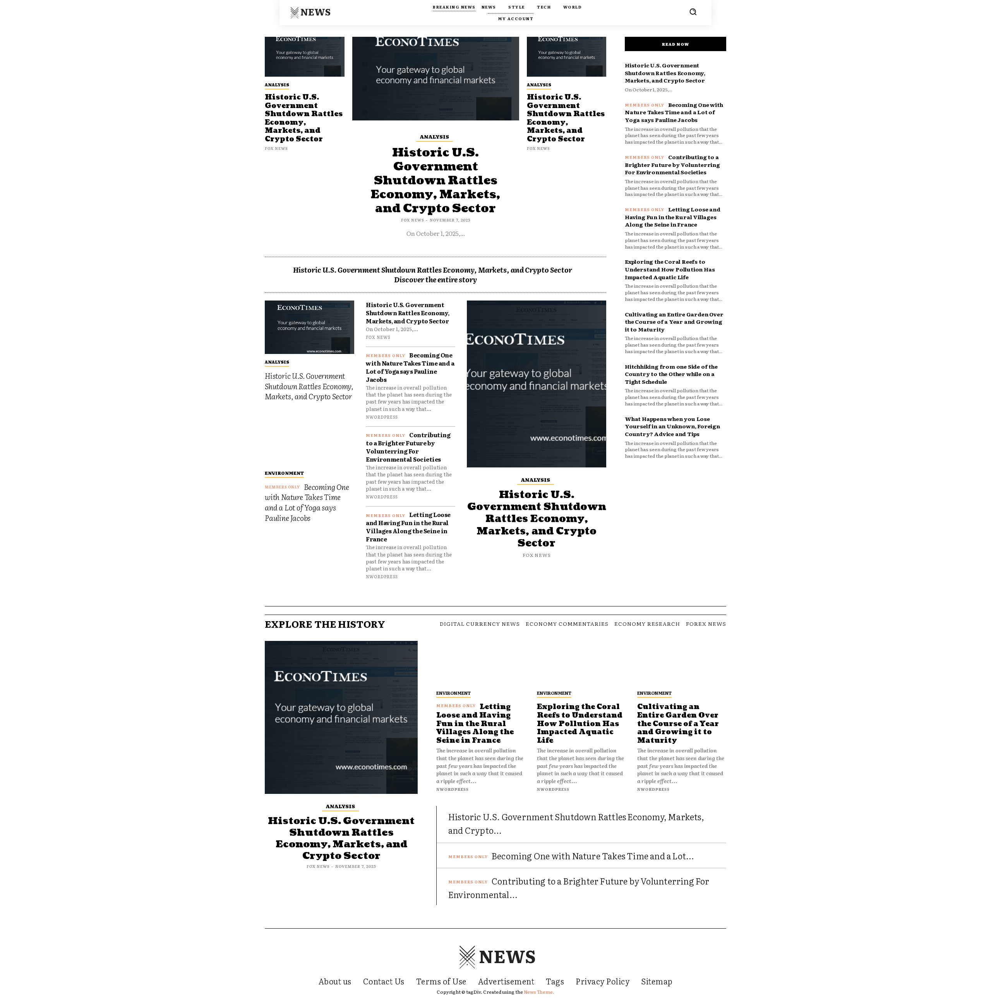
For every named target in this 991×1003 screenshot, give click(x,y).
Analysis (277, 84)
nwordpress (382, 417)
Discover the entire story (435, 279)
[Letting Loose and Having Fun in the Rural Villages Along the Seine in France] (480, 663)
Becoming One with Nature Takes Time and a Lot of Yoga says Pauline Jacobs (307, 502)
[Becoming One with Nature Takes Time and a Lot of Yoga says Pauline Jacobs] (309, 438)
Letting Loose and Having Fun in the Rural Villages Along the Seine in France (408, 526)
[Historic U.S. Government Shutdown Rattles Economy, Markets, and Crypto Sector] (305, 57)
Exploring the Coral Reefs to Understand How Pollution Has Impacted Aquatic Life (670, 269)
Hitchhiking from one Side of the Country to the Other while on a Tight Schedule (671, 373)
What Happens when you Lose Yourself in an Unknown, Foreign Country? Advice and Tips (672, 426)
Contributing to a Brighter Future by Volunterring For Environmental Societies (408, 447)
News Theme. (539, 991)
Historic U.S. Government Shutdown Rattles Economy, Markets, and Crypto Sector (304, 118)
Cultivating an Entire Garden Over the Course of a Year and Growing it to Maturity (674, 321)
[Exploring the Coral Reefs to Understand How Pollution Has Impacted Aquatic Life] (581, 663)
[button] (693, 11)
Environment (284, 473)
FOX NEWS (276, 148)
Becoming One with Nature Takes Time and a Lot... (593, 855)
